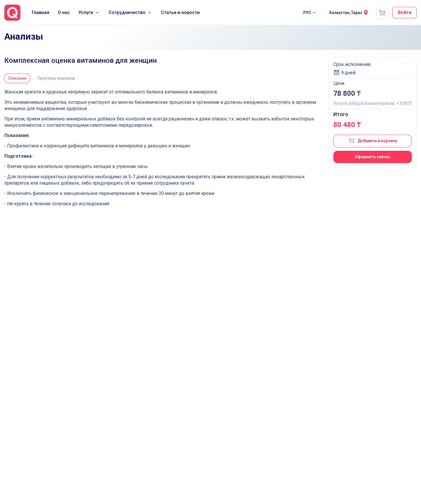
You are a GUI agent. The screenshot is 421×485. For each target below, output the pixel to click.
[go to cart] (382, 12)
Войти (404, 12)
